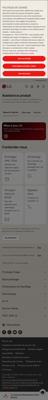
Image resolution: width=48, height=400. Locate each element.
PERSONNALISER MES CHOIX (24, 66)
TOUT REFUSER (24, 73)
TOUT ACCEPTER (24, 58)
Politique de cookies (27, 53)
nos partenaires (18, 10)
